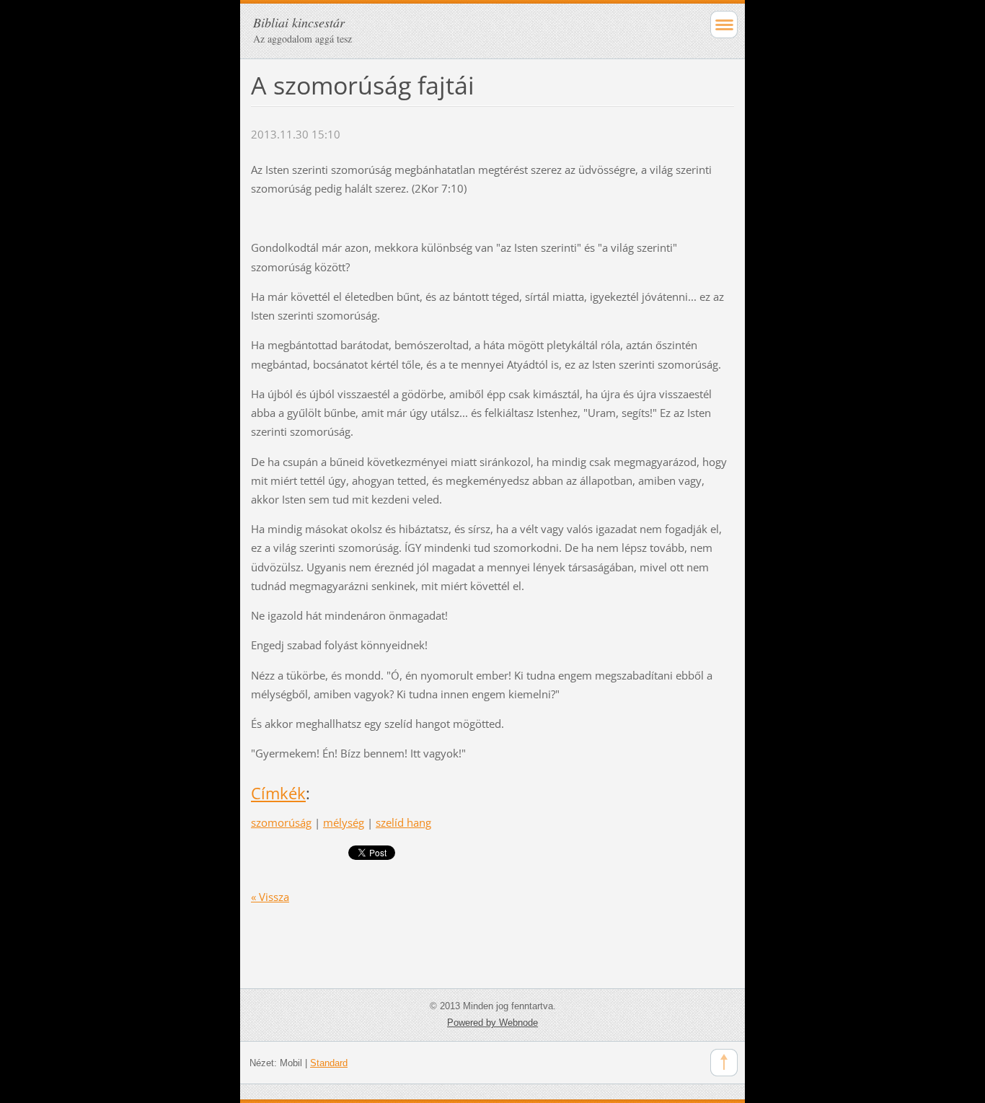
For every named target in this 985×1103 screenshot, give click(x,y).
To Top (724, 1062)
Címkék (278, 793)
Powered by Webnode (492, 1022)
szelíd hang (403, 822)
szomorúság (281, 822)
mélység (343, 822)
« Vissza (270, 896)
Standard (329, 1063)
